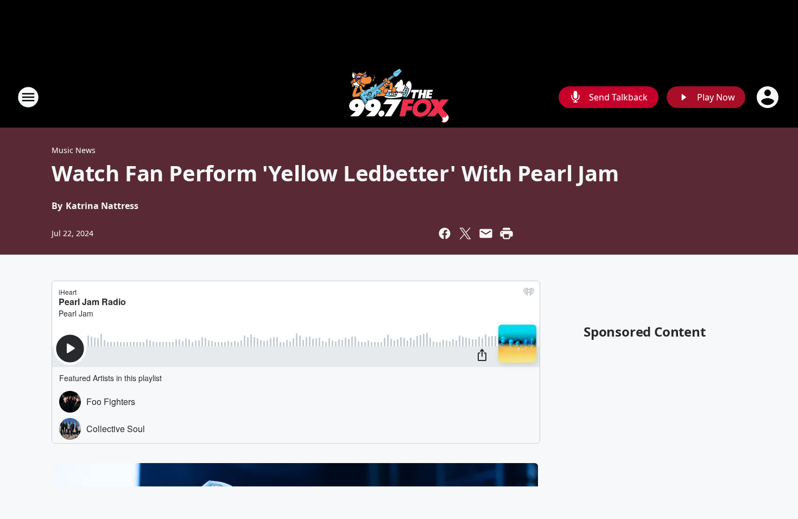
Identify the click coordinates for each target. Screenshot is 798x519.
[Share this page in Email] (485, 233)
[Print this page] (506, 233)
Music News (74, 150)
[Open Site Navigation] (28, 97)
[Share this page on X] (465, 233)
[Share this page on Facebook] (444, 233)
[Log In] (769, 97)
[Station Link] (399, 96)
